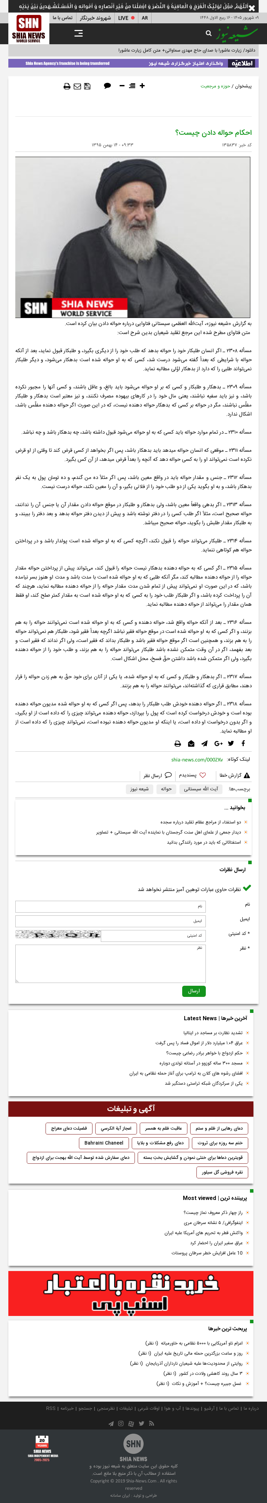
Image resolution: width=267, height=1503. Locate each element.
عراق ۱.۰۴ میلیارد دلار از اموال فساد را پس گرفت (199, 1043)
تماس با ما (63, 18)
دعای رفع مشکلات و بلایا (160, 1143)
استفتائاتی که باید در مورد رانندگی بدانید (204, 842)
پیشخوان (243, 86)
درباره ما (251, 1408)
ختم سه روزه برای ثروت (220, 1143)
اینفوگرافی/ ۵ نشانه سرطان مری (213, 1223)
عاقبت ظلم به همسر (163, 1128)
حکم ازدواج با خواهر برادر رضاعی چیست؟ (204, 1053)
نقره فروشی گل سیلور (222, 1172)
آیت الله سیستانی (201, 789)
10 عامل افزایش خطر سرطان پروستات (207, 1253)
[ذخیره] (87, 86)
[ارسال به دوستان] (77, 86)
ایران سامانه (120, 1495)
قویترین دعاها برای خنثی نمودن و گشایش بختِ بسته (193, 1158)
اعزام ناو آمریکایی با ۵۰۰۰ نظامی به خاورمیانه (194, 1343)
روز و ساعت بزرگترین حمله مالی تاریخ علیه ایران (190, 1353)
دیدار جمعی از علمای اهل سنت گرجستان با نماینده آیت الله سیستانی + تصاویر (168, 832)
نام (247, 904)
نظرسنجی (106, 1408)
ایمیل (245, 919)
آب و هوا (172, 1408)
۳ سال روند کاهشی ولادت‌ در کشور (203, 1374)
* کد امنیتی (239, 934)
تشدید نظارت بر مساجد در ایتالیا (213, 1033)
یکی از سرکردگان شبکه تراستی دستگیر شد (204, 1083)
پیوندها (192, 1408)
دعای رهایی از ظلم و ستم (219, 1128)
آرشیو (209, 1408)
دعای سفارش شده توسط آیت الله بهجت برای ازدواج (80, 1158)
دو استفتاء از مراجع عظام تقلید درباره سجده (201, 822)
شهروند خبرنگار (95, 18)
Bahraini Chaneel (103, 1143)
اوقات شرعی (149, 1408)
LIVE (123, 18)
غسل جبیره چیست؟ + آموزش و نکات (199, 1384)
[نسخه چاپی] (67, 86)
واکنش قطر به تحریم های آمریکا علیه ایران (203, 1233)
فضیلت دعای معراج (69, 1128)
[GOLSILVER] (130, 1293)
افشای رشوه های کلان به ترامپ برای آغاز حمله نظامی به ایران (186, 1073)
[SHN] (28, 28)
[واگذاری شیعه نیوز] (133, 62)
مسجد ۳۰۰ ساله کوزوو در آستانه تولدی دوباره (201, 1063)
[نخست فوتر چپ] (43, 1448)
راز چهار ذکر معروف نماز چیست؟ (213, 1213)
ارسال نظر (153, 776)
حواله (166, 789)
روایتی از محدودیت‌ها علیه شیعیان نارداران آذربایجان (186, 1364)
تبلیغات (126, 1408)
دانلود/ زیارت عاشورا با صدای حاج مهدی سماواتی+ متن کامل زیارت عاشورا (187, 50)
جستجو (85, 1408)
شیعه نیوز (139, 789)
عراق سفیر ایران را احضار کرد (216, 1243)
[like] (195, 776)
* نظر (245, 948)
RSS (51, 1408)
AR (145, 18)
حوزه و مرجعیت (215, 86)
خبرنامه (67, 1408)
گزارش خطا (230, 776)
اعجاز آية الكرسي (116, 1128)
